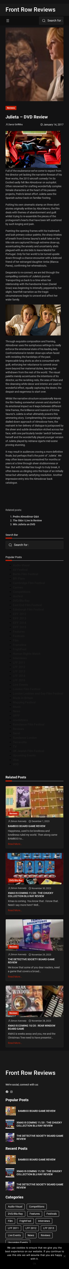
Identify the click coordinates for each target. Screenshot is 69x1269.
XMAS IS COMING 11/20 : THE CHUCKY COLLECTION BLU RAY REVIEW (30, 895)
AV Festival (20, 569)
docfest (18, 596)
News (16, 711)
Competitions (21, 592)
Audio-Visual (21, 565)
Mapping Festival (24, 702)
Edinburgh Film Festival (28, 609)
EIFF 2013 (19, 618)
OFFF (16, 715)
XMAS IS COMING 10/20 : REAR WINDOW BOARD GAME (31, 1027)
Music (17, 707)
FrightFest (19, 649)
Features (19, 631)
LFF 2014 (19, 676)
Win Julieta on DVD (24, 524)
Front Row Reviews (31, 9)
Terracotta (20, 742)
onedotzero (20, 720)
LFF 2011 (19, 662)
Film (16, 640)
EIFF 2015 (19, 627)
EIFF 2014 (19, 623)
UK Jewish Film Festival (28, 751)
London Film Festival (26, 689)
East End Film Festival (27, 605)
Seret (16, 733)
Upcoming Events (24, 755)
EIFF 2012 (19, 614)
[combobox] (51, 21)
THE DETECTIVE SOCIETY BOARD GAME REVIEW (31, 961)
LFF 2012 (19, 667)
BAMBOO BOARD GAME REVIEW (26, 826)
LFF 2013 (19, 671)
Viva (16, 760)
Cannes (18, 587)
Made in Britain (23, 698)
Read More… (15, 843)
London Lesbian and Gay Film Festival (38, 693)
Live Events (20, 684)
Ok (34, 1263)
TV (15, 746)
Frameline (19, 645)
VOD (16, 764)
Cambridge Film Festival (29, 583)
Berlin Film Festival (25, 574)
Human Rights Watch (26, 654)
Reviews (11, 108)
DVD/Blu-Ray (21, 600)
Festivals (19, 636)
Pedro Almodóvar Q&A (26, 516)
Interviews (20, 658)
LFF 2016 (19, 680)
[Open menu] (8, 20)
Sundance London (25, 738)
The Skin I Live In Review (27, 520)
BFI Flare (19, 578)
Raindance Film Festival (28, 724)
